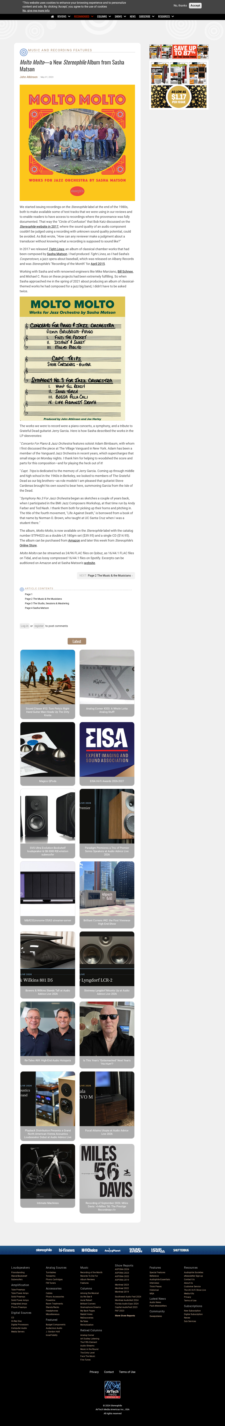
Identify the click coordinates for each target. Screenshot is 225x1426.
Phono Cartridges (54, 1279)
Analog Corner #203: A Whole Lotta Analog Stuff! (107, 710)
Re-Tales (84, 1321)
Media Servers (17, 1331)
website (89, 563)
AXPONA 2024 (122, 1269)
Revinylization (87, 1325)
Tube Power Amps (19, 1293)
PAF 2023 (119, 1311)
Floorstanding (18, 1272)
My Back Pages (87, 1311)
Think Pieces (156, 1286)
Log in (24, 626)
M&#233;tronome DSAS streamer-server (47, 920)
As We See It (86, 1296)
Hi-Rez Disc (16, 1321)
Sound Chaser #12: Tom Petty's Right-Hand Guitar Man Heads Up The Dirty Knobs (48, 712)
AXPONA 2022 (122, 1276)
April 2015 (98, 264)
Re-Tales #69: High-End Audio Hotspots (48, 1060)
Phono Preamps (19, 1307)
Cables (49, 1293)
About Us (188, 1283)
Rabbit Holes (86, 1314)
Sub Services (190, 1321)
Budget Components (55, 1324)
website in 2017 (39, 226)
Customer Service (192, 1286)
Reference (154, 1276)
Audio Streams (87, 1345)
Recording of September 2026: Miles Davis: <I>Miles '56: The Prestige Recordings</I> (107, 1206)
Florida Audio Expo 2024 (127, 1304)
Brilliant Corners (87, 1304)
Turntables (51, 1272)
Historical (154, 1290)
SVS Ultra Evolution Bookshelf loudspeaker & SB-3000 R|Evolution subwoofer (47, 851)
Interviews (154, 1283)
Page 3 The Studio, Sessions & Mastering (47, 603)
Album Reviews (87, 1279)
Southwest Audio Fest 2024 (128, 1296)
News (133, 16)
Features (84, 1283)
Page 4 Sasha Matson (37, 608)
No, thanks (180, 5)
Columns (102, 16)
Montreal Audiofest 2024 (127, 1300)
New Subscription (192, 1311)
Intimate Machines (48, 1203)
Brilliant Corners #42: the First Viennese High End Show (106, 922)
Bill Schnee (125, 271)
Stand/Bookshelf (19, 1276)
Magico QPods (47, 781)
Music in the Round (89, 1349)
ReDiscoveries (86, 1318)
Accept (195, 5)
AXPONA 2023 (122, 1273)
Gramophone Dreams (90, 1307)
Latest (77, 641)
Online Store (28, 545)
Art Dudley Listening (89, 1338)
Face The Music (87, 1356)
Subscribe (144, 16)
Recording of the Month (91, 1272)
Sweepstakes (156, 1316)
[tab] (77, 641)
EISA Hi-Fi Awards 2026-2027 (107, 781)
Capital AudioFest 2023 (126, 1307)
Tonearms (50, 1276)
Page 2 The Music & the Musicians (109, 575)
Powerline (50, 1300)
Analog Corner (87, 1335)
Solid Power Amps (20, 1300)
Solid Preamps (18, 1296)
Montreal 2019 (122, 1292)
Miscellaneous (52, 1314)
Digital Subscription (193, 1314)
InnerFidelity (51, 1335)
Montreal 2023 (122, 1285)
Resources (164, 16)
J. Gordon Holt (53, 1331)
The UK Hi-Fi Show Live (195, 1290)
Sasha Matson (57, 254)
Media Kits (189, 1293)
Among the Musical (89, 1293)
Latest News (158, 1298)
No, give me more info (36, 10)
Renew (187, 1318)
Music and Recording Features (60, 50)
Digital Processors (19, 1324)
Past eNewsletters (158, 1306)
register (39, 626)
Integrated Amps (19, 1304)
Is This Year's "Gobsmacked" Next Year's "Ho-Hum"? (107, 1062)
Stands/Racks (52, 1307)
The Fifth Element (88, 1342)
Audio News (155, 1302)
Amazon (74, 540)
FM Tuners (51, 1283)
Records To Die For (89, 1276)
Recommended (81, 16)
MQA (152, 1293)
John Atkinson (29, 77)
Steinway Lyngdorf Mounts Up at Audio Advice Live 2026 (107, 992)
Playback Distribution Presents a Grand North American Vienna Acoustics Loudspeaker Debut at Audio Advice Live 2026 (47, 1135)
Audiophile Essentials (160, 1279)
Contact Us (189, 1279)
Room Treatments (54, 1304)
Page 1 (29, 594)
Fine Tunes (85, 1360)
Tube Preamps (18, 1289)
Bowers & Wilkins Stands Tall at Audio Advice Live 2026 (47, 992)
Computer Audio (19, 1328)
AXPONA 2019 (122, 1280)
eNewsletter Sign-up (193, 1276)
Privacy (187, 1297)
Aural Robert (86, 1300)
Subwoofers (16, 1279)
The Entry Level (87, 1353)
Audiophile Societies (193, 1272)
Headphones (52, 1311)
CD (12, 1317)
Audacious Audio (54, 1328)
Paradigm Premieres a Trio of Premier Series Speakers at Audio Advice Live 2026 (107, 851)
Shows (118, 16)
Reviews (61, 16)
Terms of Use (190, 1300)
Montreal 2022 (122, 1288)
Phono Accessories (55, 1296)
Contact (109, 1372)
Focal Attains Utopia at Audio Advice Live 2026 (106, 1132)
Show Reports (124, 1265)
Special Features (157, 1272)
